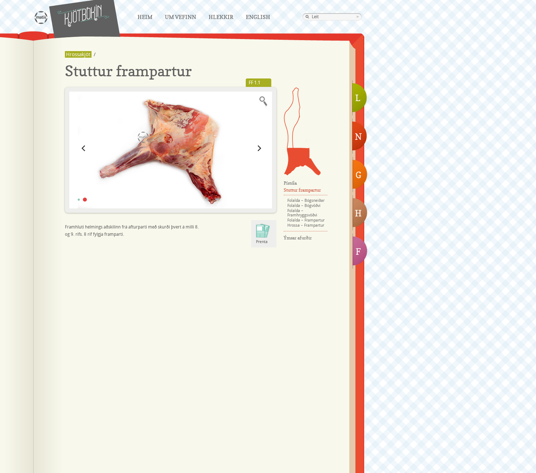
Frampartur (302, 162)
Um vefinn (180, 17)
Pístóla (290, 183)
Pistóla (292, 117)
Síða (300, 133)
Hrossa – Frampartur (305, 225)
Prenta (262, 242)
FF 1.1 (254, 82)
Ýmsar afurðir (298, 238)
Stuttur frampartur (302, 190)
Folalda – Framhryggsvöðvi (302, 213)
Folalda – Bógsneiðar (306, 201)
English (258, 17)
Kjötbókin (83, 16)
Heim (144, 17)
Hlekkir (221, 17)
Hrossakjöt (78, 54)
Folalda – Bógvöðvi (304, 206)
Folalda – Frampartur (306, 220)
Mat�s (41, 17)
